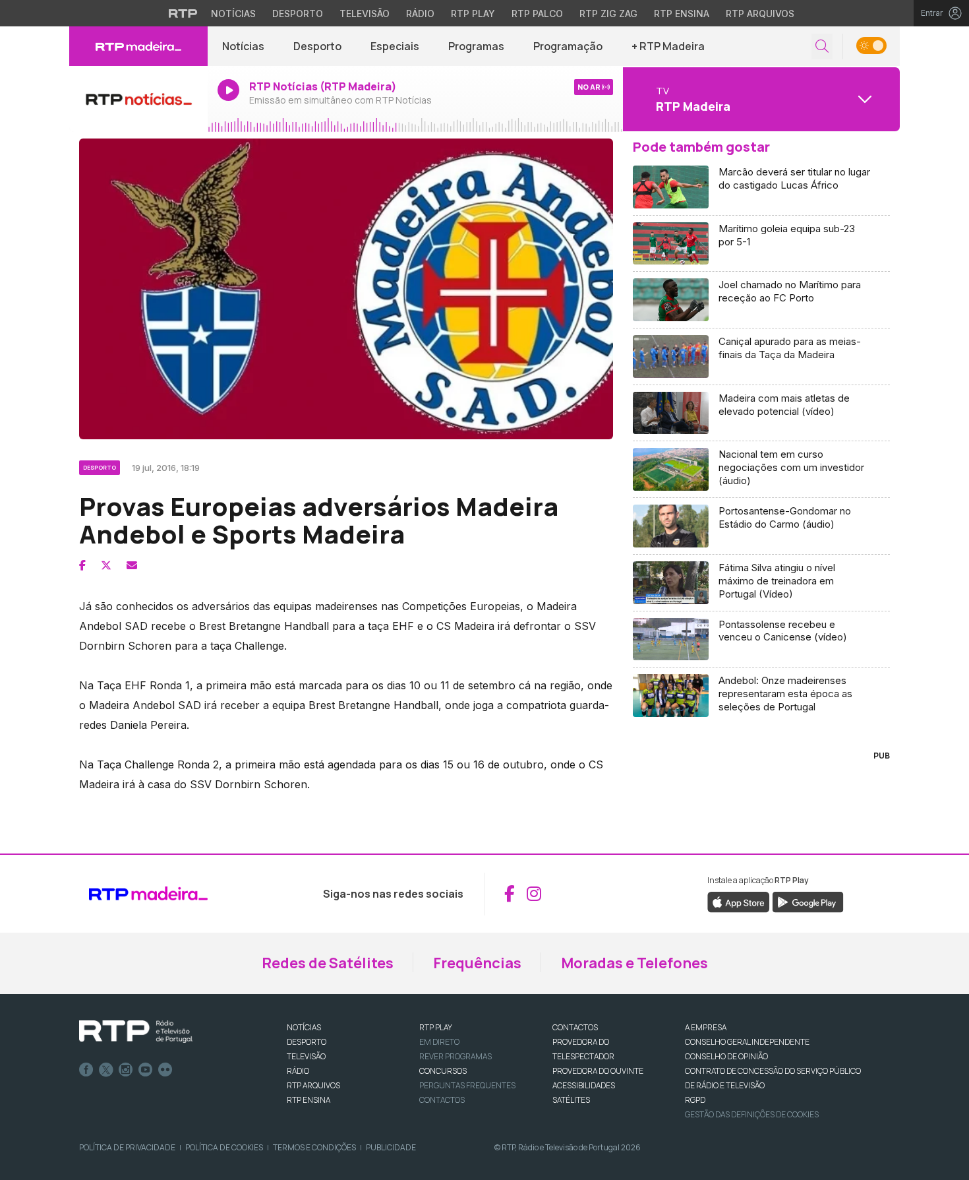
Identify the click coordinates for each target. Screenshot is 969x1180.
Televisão (364, 13)
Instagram (126, 1070)
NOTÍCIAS (304, 1027)
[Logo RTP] (135, 1031)
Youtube (145, 1070)
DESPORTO (306, 1041)
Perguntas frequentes (467, 1085)
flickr (165, 1070)
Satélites (571, 1099)
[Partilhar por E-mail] (132, 565)
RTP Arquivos (760, 13)
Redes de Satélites (328, 963)
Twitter (106, 1070)
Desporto (297, 13)
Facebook (86, 1070)
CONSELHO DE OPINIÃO (726, 1056)
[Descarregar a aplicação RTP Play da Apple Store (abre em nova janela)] (738, 901)
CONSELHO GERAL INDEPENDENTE (747, 1041)
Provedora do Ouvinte (597, 1070)
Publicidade (391, 1147)
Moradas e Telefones (634, 963)
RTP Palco (537, 13)
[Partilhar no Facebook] (82, 565)
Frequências (477, 963)
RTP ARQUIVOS (313, 1085)
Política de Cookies (224, 1147)
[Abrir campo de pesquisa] (822, 46)
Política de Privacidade (127, 1147)
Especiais (394, 46)
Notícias (233, 13)
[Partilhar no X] (106, 565)
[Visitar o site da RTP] (183, 13)
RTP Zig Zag (608, 13)
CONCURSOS (443, 1070)
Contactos (442, 1099)
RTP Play (473, 13)
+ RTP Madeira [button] (668, 46)
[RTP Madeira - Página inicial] (138, 46)
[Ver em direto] (138, 99)
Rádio (420, 13)
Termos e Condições (314, 1147)
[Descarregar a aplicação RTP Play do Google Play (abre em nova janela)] (808, 901)
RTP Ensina (681, 13)
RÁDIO (298, 1070)
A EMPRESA (705, 1027)
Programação (567, 46)
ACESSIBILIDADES (583, 1085)
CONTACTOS (575, 1027)
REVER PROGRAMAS (455, 1056)
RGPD (695, 1099)
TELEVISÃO (306, 1056)
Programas (476, 46)
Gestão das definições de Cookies (752, 1114)
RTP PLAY (435, 1027)
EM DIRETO (439, 1041)
